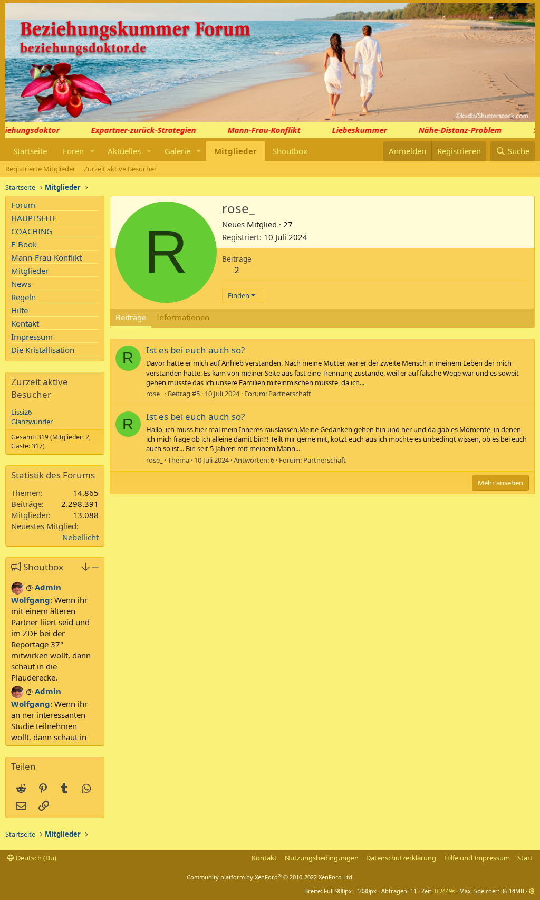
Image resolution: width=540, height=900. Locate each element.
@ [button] (29, 587)
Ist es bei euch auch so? (195, 350)
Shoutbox (290, 151)
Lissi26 (21, 412)
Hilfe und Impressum (477, 858)
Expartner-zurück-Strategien (137, 130)
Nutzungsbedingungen (322, 858)
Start (525, 858)
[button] (92, 151)
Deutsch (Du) (35, 858)
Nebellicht (80, 537)
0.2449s (445, 891)
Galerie (177, 151)
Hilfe (19, 310)
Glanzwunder (32, 421)
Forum (23, 204)
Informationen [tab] (183, 317)
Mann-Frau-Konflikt (257, 130)
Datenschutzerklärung (401, 858)
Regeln (23, 297)
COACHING (31, 231)
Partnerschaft (289, 393)
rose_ (154, 393)
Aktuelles (124, 151)
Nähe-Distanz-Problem (454, 130)
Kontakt (25, 323)
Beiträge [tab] (130, 317)
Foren (73, 151)
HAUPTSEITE (33, 218)
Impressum (32, 336)
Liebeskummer (353, 130)
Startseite (30, 151)
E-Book (24, 244)
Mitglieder (235, 151)
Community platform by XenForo (270, 877)
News (21, 284)
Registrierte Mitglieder (40, 169)
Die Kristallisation (42, 349)
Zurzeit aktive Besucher (120, 169)
